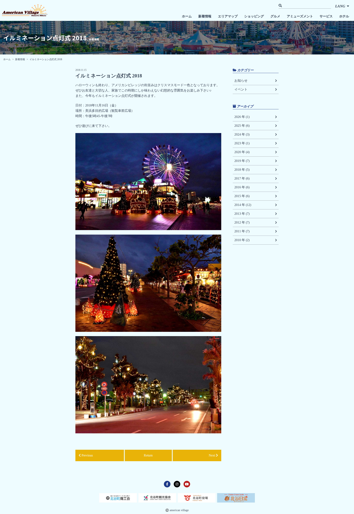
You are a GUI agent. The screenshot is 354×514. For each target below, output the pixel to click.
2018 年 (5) (242, 169)
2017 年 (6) (242, 178)
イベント (240, 89)
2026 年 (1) (242, 117)
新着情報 (204, 16)
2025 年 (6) (242, 125)
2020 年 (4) (242, 152)
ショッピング (254, 16)
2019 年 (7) (242, 161)
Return (148, 455)
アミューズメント (300, 16)
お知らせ (240, 80)
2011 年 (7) (242, 231)
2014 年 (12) (242, 205)
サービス (326, 16)
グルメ (275, 16)
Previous (87, 455)
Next (212, 455)
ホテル (344, 16)
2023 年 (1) (242, 143)
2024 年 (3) (242, 134)
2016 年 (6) (242, 187)
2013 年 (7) (242, 213)
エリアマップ (228, 16)
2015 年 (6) (242, 196)
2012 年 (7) (242, 222)
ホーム (187, 16)
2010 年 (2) (242, 240)
